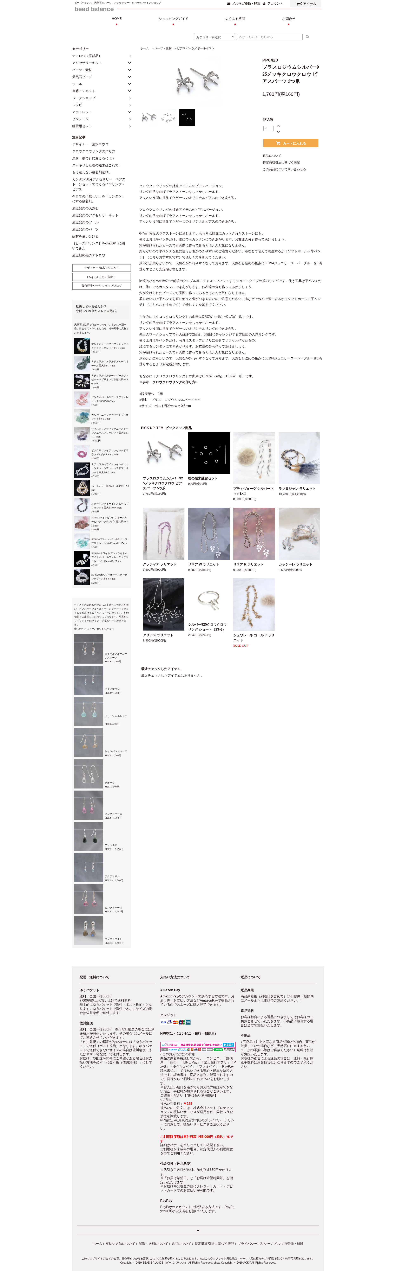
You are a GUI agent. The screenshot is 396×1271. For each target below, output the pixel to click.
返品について (272, 155)
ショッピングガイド (173, 21)
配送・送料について (153, 1243)
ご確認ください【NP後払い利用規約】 (189, 1095)
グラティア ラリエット (160, 564)
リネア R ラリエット (248, 564)
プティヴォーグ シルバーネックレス (253, 491)
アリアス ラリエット (158, 635)
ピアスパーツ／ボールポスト (195, 48)
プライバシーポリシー (254, 1243)
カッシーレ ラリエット (295, 564)
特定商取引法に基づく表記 (281, 162)
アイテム (308, 3)
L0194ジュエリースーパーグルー (289, 263)
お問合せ (288, 21)
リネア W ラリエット (203, 564)
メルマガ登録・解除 (246, 3)
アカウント (275, 3)
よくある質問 (235, 21)
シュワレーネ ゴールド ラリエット (254, 637)
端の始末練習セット (203, 478)
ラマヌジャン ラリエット (297, 488)
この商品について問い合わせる (284, 169)
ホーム (144, 48)
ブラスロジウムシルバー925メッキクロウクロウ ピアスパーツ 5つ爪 (163, 483)
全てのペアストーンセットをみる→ (94, 628)
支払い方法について (120, 1243)
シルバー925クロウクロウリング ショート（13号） (207, 627)
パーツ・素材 (163, 48)
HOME (117, 21)
